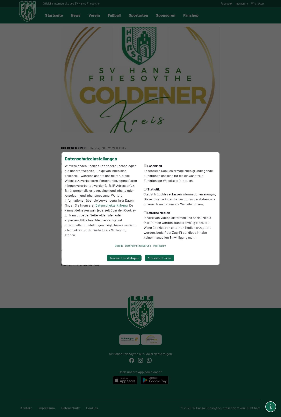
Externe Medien (158, 213)
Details (119, 245)
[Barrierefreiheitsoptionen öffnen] (270, 406)
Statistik (153, 189)
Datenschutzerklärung (111, 205)
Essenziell (154, 166)
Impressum (159, 245)
